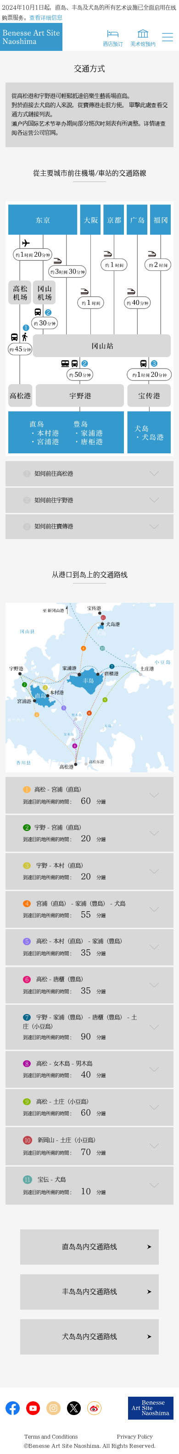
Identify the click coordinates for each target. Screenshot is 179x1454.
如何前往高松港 (49, 473)
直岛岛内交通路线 (89, 1246)
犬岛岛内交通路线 (89, 1336)
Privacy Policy (135, 1436)
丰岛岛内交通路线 (89, 1291)
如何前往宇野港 (49, 499)
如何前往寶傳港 (49, 526)
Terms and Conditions (51, 1436)
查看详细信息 (45, 17)
